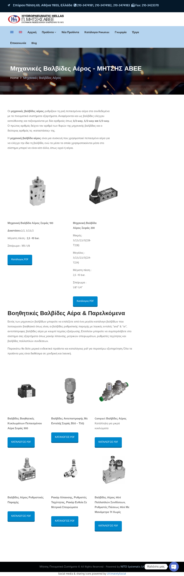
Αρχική (31, 32)
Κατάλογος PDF (19, 259)
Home (14, 78)
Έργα (135, 32)
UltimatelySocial (116, 574)
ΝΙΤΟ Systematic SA (132, 567)
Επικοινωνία (18, 43)
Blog (34, 43)
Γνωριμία (120, 32)
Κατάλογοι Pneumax (96, 32)
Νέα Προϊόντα (70, 32)
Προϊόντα (48, 32)
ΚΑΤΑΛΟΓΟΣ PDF (21, 442)
